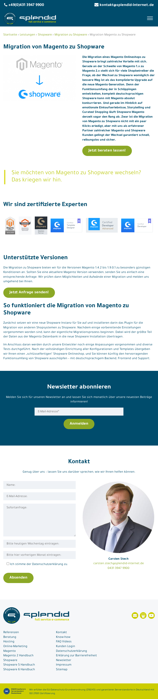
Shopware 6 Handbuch (19, 669)
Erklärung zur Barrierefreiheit (76, 656)
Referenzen (11, 632)
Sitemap (61, 669)
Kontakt (61, 632)
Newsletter (63, 660)
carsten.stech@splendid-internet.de (118, 563)
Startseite (10, 35)
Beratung (9, 637)
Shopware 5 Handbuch (19, 665)
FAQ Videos (64, 642)
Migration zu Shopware (71, 35)
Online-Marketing (15, 646)
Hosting (8, 642)
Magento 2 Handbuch (18, 656)
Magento (9, 651)
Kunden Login (65, 646)
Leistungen (27, 35)
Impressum (63, 665)
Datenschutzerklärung (71, 651)
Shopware (45, 35)
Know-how (63, 637)
